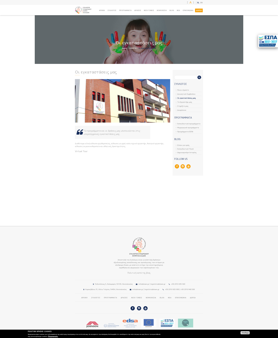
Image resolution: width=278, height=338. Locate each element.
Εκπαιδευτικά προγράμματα (188, 124)
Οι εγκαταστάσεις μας (186, 98)
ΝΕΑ (178, 10)
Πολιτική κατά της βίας (139, 272)
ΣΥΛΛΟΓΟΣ (112, 10)
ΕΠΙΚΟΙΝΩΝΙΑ (188, 10)
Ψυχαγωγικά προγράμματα (188, 127)
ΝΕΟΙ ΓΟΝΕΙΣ (149, 10)
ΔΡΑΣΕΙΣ (137, 10)
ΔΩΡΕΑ (199, 10)
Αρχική (124, 48)
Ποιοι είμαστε (183, 90)
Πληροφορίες (53, 336)
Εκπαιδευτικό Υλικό (185, 149)
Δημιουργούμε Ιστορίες (187, 152)
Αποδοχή (245, 333)
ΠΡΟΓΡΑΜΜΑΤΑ (125, 10)
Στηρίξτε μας (182, 106)
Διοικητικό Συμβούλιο (186, 94)
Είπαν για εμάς (183, 145)
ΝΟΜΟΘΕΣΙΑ (162, 10)
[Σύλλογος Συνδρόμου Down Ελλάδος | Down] (83, 12)
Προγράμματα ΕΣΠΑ (185, 131)
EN (201, 2)
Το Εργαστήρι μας (184, 102)
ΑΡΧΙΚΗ (102, 10)
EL (198, 2)
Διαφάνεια (181, 110)
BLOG (172, 10)
